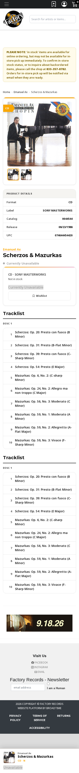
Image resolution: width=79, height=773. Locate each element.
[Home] (13, 18)
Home (6, 92)
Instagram (41, 667)
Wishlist (41, 296)
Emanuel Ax (21, 92)
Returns (63, 715)
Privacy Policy (15, 718)
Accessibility (39, 727)
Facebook (41, 662)
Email (41, 672)
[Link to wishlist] (54, 5)
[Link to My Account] (64, 5)
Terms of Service (39, 718)
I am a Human (56, 688)
